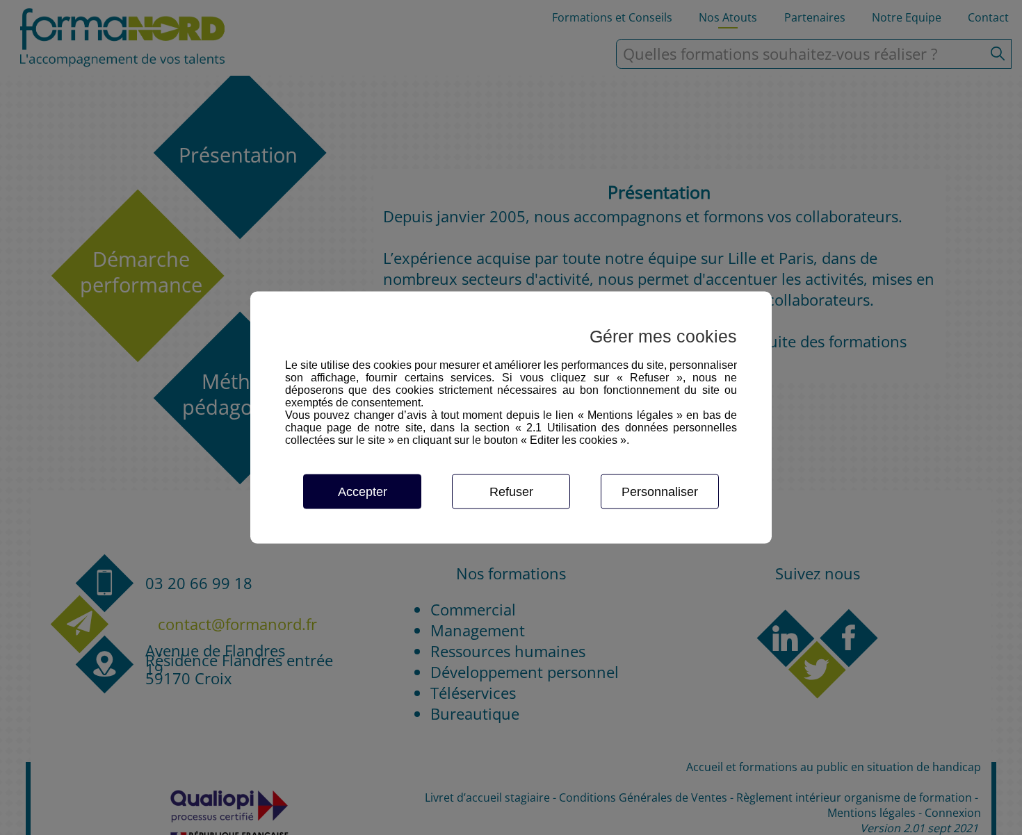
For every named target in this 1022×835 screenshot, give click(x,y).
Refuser (511, 492)
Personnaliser (660, 492)
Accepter (362, 492)
